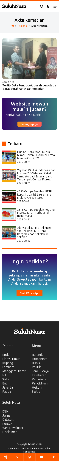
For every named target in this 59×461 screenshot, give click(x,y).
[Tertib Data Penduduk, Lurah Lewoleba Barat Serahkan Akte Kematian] (29, 58)
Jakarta (7, 387)
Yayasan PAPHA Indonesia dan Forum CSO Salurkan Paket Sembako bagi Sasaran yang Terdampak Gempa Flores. (36, 174)
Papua (6, 391)
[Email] (17, 457)
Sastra (36, 391)
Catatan (8, 419)
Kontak (7, 423)
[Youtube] (41, 457)
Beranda (38, 354)
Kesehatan (39, 375)
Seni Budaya (40, 371)
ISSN (5, 411)
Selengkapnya (29, 124)
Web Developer (12, 428)
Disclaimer (9, 432)
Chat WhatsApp (29, 293)
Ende (5, 354)
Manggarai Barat (14, 371)
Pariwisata (39, 379)
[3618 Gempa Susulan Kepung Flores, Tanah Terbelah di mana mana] (9, 214)
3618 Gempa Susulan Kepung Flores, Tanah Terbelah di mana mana (36, 212)
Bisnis (36, 363)
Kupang (7, 363)
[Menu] (55, 6)
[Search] (41, 6)
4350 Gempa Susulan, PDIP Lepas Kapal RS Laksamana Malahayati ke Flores (34, 194)
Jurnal (6, 415)
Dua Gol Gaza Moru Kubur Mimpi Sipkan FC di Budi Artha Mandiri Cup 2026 (36, 155)
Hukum (37, 387)
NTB (5, 375)
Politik (36, 367)
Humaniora (40, 359)
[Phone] (6, 457)
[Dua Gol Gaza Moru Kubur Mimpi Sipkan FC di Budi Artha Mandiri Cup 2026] (9, 157)
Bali (4, 383)
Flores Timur (11, 359)
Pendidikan (40, 383)
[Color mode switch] (48, 6)
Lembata (8, 367)
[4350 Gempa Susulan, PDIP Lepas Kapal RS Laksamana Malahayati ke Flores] (9, 196)
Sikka (6, 379)
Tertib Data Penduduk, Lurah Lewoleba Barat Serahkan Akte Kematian (29, 87)
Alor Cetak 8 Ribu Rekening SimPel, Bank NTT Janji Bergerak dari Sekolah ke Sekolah (34, 232)
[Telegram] (53, 457)
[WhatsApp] (29, 457)
